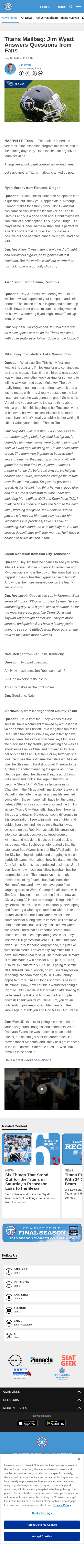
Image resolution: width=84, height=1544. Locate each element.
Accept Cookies (42, 1536)
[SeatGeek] (68, 1376)
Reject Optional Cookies (42, 1524)
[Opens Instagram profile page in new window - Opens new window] (34, 73)
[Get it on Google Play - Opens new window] (55, 1440)
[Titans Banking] (42, 1376)
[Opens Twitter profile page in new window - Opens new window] (27, 73)
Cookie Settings (42, 1513)
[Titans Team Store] (62, 1389)
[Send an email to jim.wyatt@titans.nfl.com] (40, 73)
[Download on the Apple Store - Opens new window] (27, 1438)
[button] (42, 1104)
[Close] (79, 1459)
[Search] (71, 6)
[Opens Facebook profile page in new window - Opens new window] (21, 73)
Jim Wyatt (25, 64)
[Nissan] (15, 1376)
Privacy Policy (27, 1505)
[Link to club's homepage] (8, 5)
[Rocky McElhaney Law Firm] (22, 1389)
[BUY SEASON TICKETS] (42, 1248)
